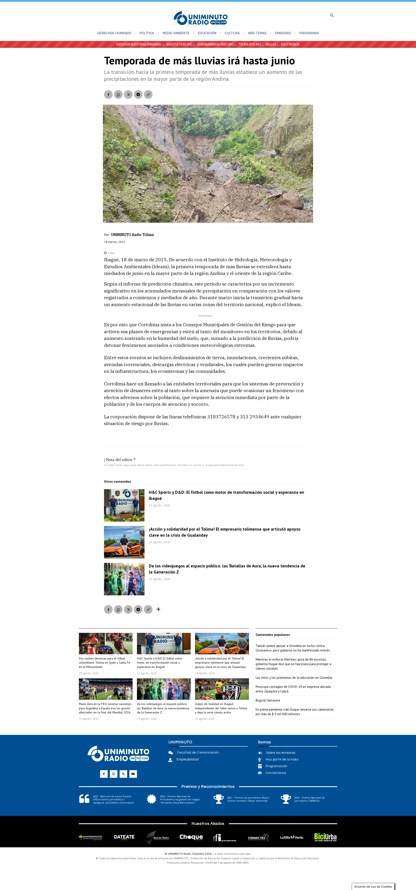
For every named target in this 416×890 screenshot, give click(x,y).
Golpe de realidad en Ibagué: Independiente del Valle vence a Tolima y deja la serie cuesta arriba (221, 708)
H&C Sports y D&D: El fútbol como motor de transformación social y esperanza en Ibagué (159, 662)
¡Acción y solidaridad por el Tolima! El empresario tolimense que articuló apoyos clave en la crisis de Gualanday (220, 662)
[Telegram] (138, 94)
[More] (158, 609)
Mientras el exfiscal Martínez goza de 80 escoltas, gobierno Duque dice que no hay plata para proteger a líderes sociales (293, 664)
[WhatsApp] (118, 94)
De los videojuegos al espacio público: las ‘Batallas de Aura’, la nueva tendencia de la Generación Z (163, 708)
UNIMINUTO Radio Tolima (132, 234)
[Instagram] (113, 774)
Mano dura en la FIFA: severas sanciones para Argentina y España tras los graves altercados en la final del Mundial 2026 (105, 708)
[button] (332, 15)
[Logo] (201, 19)
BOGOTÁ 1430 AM (179, 44)
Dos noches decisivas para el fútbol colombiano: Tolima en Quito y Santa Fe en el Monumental (104, 662)
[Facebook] (108, 94)
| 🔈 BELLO (267, 44)
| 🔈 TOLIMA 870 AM (246, 44)
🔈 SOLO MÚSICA (287, 44)
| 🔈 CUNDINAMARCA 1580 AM (211, 44)
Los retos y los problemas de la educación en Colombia (294, 678)
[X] (128, 94)
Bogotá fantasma (268, 700)
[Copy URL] (148, 94)
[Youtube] (133, 774)
